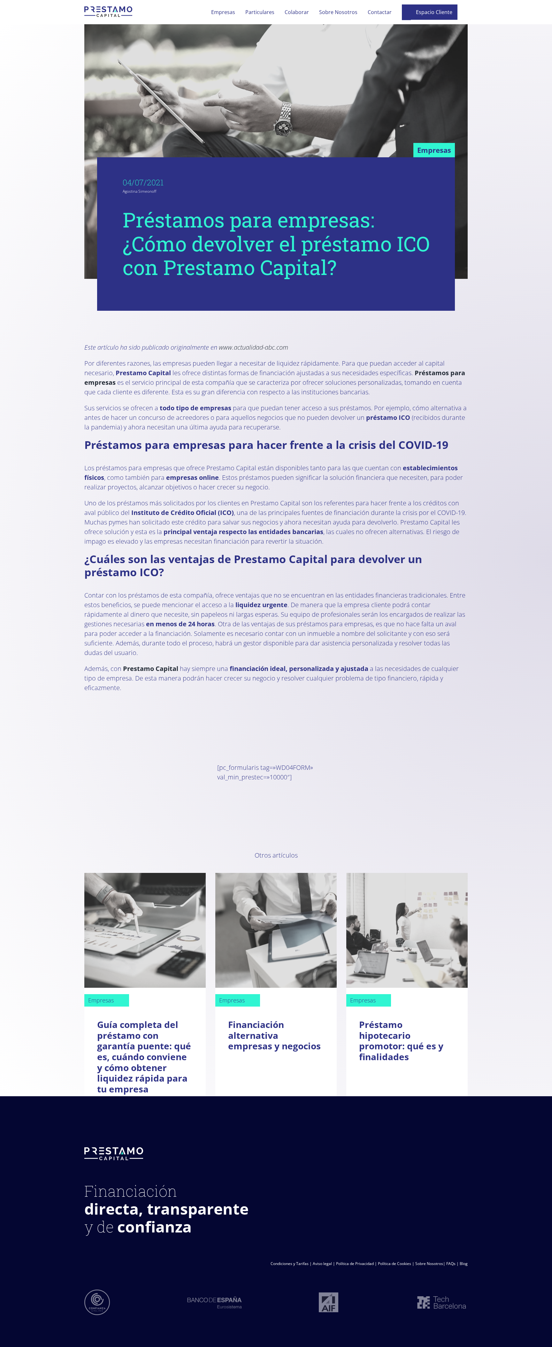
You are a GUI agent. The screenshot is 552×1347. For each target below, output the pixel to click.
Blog (464, 1263)
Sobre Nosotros (429, 1263)
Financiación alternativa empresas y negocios (274, 1035)
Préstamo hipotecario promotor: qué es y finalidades (401, 1040)
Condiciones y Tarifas (290, 1263)
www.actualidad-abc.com (253, 347)
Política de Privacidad (355, 1263)
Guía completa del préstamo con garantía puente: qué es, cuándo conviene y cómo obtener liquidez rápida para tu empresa (144, 1056)
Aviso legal (322, 1263)
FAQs (451, 1263)
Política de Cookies (394, 1263)
